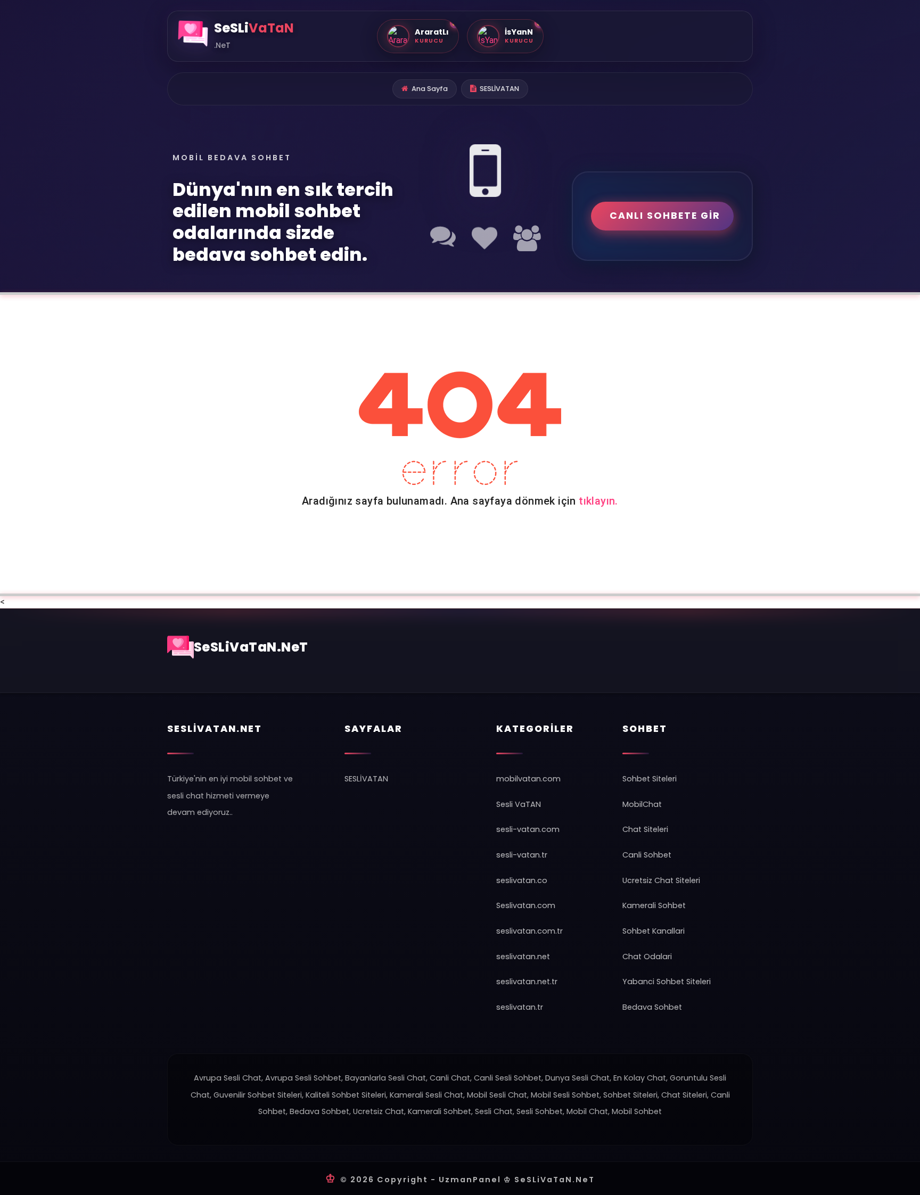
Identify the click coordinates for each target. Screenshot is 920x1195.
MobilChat (642, 804)
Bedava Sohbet (652, 1007)
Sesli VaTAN (518, 804)
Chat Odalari (647, 956)
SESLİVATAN (499, 88)
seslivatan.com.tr (529, 931)
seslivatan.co (521, 880)
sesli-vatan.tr (521, 855)
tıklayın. (598, 501)
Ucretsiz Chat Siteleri (661, 880)
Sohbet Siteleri (649, 778)
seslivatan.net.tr (526, 981)
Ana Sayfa (430, 88)
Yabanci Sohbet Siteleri (666, 981)
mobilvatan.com (528, 778)
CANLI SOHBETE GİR (665, 215)
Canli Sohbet (646, 855)
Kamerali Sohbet (654, 905)
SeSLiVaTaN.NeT (251, 647)
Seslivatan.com (525, 905)
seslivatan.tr (519, 1007)
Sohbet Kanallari (653, 931)
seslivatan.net (523, 956)
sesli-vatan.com (528, 829)
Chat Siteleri (645, 829)
